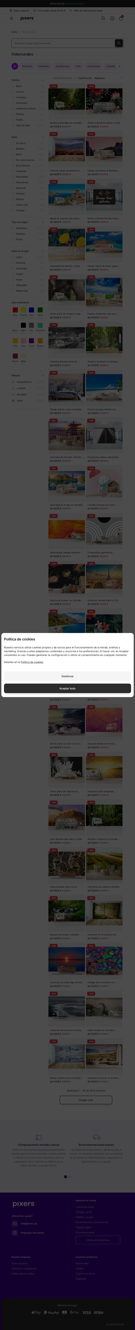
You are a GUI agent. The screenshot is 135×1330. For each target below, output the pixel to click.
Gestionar (67, 676)
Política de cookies (32, 662)
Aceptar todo (67, 688)
